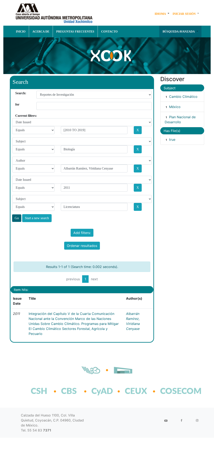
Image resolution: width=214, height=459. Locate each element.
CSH (39, 391)
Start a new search (37, 218)
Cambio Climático (183, 96)
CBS (69, 391)
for (16, 104)
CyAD (102, 391)
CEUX (136, 391)
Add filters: (82, 233)
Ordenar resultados (82, 246)
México (175, 107)
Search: (16, 93)
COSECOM (171, 391)
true (172, 139)
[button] (162, 14)
